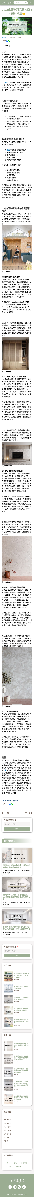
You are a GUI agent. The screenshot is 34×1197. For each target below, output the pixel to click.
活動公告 (6, 1141)
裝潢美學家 (16, 1049)
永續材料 (5, 83)
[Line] (9, 41)
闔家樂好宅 (7, 1130)
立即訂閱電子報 (10, 820)
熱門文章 (19, 979)
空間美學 (15, 801)
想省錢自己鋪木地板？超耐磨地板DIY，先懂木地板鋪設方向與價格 (21, 1097)
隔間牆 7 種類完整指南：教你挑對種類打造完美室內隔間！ (16, 866)
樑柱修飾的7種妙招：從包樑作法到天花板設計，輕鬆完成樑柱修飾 (16, 928)
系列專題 (6, 1137)
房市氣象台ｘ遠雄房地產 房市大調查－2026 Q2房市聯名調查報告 (21, 975)
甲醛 (8, 150)
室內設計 (7, 801)
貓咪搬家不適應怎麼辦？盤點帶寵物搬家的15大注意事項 (21, 1021)
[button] (29, 46)
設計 (5, 770)
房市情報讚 (16, 979)
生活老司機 (19, 1025)
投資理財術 (7, 1123)
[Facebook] (7, 41)
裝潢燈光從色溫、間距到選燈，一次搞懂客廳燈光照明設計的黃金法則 (16, 897)
